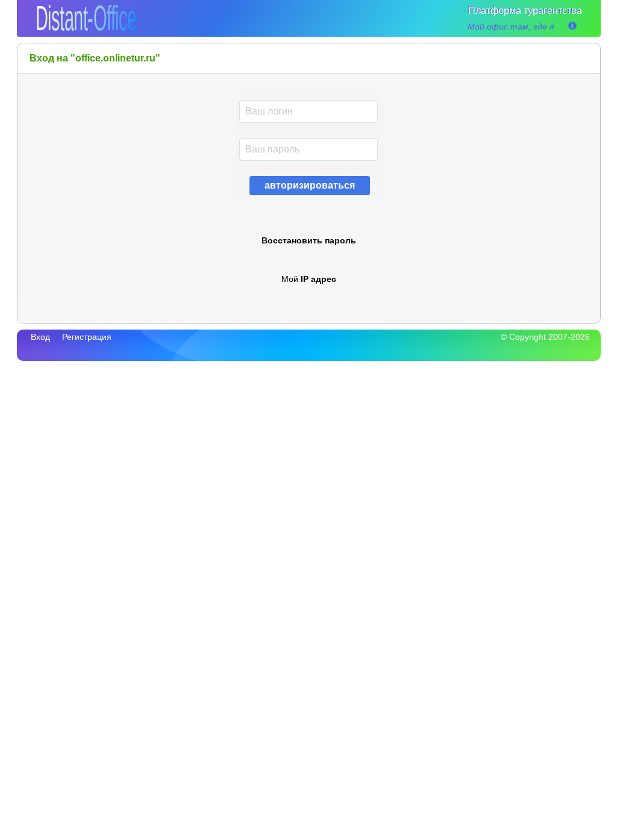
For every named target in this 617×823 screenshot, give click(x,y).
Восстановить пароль (309, 240)
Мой (308, 279)
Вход (40, 337)
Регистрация (86, 337)
